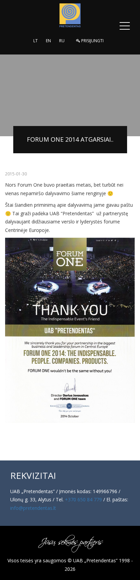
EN (48, 41)
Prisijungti (92, 41)
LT (35, 41)
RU (62, 41)
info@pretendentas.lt (33, 508)
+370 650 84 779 (83, 499)
